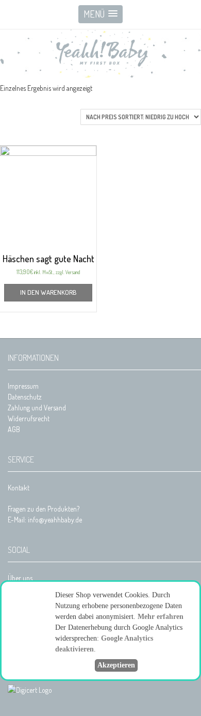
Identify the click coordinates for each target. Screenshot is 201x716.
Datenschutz (25, 396)
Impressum (23, 385)
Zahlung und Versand (37, 407)
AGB (14, 429)
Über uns (20, 578)
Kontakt (18, 487)
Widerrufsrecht (28, 418)
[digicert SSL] (30, 690)
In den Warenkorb (48, 292)
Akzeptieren (116, 665)
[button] (100, 14)
